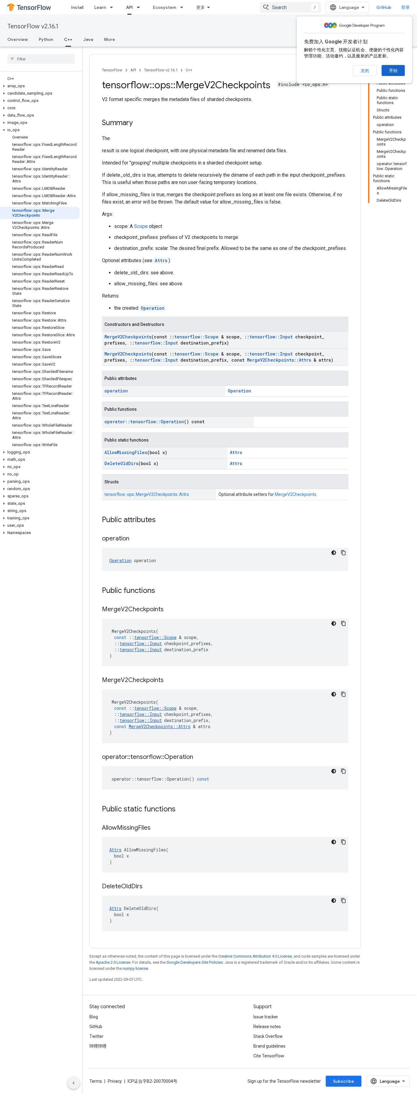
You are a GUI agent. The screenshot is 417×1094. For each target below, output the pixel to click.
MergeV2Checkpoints (127, 337)
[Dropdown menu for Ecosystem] (183, 7)
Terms (95, 1081)
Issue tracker (265, 1016)
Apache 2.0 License (113, 962)
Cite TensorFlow (268, 1055)
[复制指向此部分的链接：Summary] (139, 123)
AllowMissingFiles (125, 452)
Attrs (161, 260)
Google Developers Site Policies (194, 962)
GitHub (383, 7)
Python (46, 39)
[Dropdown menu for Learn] (113, 7)
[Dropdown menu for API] (140, 7)
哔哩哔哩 (98, 1046)
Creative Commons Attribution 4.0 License (255, 956)
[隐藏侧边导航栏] (73, 1083)
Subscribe (343, 1081)
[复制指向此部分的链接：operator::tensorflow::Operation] (199, 757)
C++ (68, 39)
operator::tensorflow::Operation (144, 421)
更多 (200, 7)
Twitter (96, 1036)
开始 (393, 70)
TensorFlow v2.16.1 (32, 26)
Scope (141, 226)
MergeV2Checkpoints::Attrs (279, 360)
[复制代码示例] (343, 553)
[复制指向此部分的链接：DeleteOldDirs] (149, 886)
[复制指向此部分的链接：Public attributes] (162, 520)
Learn (100, 7)
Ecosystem (164, 7)
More (109, 39)
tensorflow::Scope (196, 337)
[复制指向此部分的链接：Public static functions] (182, 809)
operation (116, 391)
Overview (17, 39)
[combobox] (290, 7)
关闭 (365, 71)
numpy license (135, 968)
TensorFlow (112, 70)
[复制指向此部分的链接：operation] (135, 539)
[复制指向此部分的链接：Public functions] (161, 591)
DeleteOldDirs (121, 463)
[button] (40, 86)
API (129, 7)
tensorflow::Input (271, 337)
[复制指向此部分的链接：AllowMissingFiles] (156, 828)
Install (77, 7)
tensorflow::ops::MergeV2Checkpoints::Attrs (146, 494)
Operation (153, 308)
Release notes (267, 1026)
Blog (93, 1016)
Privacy (115, 1081)
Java (88, 39)
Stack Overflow (268, 1036)
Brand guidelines (269, 1046)
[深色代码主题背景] (334, 553)
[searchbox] (41, 59)
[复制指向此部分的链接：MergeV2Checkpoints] (170, 609)
